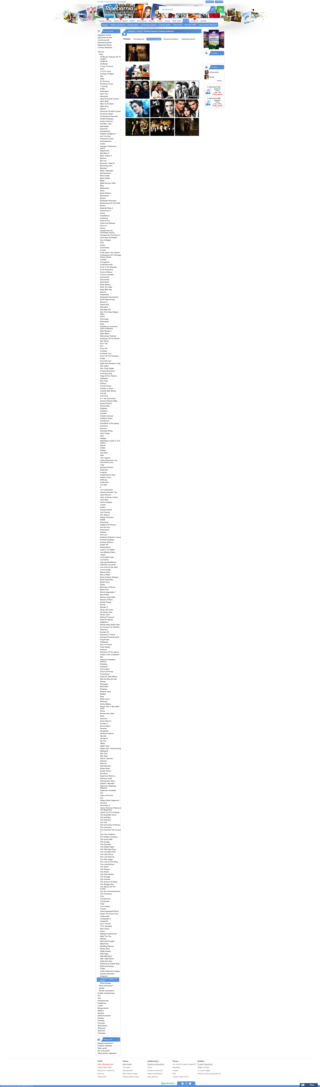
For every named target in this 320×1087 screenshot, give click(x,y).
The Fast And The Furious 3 (110, 831)
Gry (99, 996)
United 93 (104, 921)
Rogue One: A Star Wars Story (109, 707)
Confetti (103, 260)
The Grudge (105, 842)
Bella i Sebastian (106, 171)
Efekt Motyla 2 (105, 331)
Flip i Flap (104, 381)
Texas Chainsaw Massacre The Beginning (110, 809)
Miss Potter (104, 595)
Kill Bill (102, 520)
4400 (102, 79)
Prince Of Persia (106, 672)
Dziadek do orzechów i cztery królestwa (109, 327)
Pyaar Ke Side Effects (108, 677)
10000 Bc (104, 61)
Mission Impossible (107, 597)
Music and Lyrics (106, 610)
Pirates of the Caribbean (109, 655)
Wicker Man (105, 949)
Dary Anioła (104, 280)
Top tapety (126, 1067)
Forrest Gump (105, 386)
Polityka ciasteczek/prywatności (209, 1074)
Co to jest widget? (204, 1070)
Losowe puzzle (103, 40)
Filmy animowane (106, 986)
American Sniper (106, 114)
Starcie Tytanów (106, 758)
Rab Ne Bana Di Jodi (108, 679)
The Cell (103, 822)
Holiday (103, 450)
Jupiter (103, 507)
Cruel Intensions (106, 270)
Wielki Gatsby (105, 951)
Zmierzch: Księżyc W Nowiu (108, 980)
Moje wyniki (178, 25)
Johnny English (106, 502)
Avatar (102, 144)
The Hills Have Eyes (108, 849)
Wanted (103, 939)
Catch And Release (107, 223)
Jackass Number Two (108, 492)
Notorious (104, 630)
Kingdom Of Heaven (108, 525)
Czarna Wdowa (106, 272)
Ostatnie (214, 53)
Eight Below (104, 333)
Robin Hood (105, 699)
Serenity (103, 728)
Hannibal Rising (106, 431)
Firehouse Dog (106, 373)
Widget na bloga (203, 1067)
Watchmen (104, 944)
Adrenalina (104, 91)
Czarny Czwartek (107, 275)
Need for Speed (106, 620)
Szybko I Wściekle (107, 783)
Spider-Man (104, 746)
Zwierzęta (101, 1033)
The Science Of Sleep (108, 882)
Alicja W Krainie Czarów (109, 99)
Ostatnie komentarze (155, 1070)
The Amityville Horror (108, 815)
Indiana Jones (105, 477)
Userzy (167, 21)
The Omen (104, 867)
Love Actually (105, 570)
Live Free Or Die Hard (109, 567)
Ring (102, 696)
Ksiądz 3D (104, 545)
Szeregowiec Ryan (107, 781)
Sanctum (103, 718)
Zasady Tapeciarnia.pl (180, 1077)
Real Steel (104, 687)
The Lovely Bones (107, 864)
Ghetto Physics (106, 403)
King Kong (104, 522)
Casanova (104, 218)
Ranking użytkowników (156, 1064)
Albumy (152, 21)
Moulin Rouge (105, 602)
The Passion (105, 869)
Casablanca (105, 216)
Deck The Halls (106, 287)
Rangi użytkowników (155, 1074)
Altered (103, 109)
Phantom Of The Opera (109, 652)
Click (102, 243)
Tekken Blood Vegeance (109, 800)
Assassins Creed (106, 139)
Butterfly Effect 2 (106, 208)
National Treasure (107, 617)
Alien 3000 (104, 101)
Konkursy (194, 21)
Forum (159, 21)
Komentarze (142, 21)
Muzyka (101, 1013)
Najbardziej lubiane (188, 39)
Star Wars (104, 756)
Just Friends (105, 512)
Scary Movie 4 (105, 721)
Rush (102, 716)
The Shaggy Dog (107, 884)
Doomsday (104, 319)
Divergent (104, 307)
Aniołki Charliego (106, 119)
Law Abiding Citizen (108, 552)
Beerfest (103, 168)
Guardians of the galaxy (109, 423)
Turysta (103, 909)
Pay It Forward (106, 645)
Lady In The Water (107, 550)
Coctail (103, 250)
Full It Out (104, 396)
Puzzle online (108, 31)
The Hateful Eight (107, 847)
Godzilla (103, 413)
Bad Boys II (104, 153)
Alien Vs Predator (107, 104)
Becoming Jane (106, 166)
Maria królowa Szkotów (109, 577)
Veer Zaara (104, 929)
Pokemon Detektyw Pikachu (107, 661)
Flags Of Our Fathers (108, 376)
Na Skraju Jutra (106, 612)
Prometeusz (105, 674)
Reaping (103, 689)
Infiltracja (103, 480)
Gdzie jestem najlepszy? (208, 25)
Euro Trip (103, 343)
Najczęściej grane (105, 42)
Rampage (104, 684)
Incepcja (103, 472)
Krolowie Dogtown (107, 540)
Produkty (101, 1021)
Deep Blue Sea (106, 290)
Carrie (102, 213)
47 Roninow (105, 81)
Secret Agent (105, 726)
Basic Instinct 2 (106, 156)
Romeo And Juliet (107, 713)
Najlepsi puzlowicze (117, 25)
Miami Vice (104, 590)
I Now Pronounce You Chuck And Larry (108, 461)
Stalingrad (104, 751)
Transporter (104, 901)
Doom (102, 316)
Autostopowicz (106, 141)
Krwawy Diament (106, 542)
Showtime (104, 738)
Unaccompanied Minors (109, 911)
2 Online (214, 67)
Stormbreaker (105, 766)
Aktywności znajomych (106, 1070)
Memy (132, 21)
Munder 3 (104, 607)
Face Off (103, 348)
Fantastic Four (106, 353)
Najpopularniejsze (105, 45)
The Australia (105, 817)
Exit (101, 346)
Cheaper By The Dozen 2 (110, 235)
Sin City (103, 741)
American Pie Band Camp (110, 111)
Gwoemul (104, 426)
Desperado (104, 295)
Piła (101, 657)
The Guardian (105, 844)
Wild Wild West (106, 956)
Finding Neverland (107, 371)
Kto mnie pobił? (190, 25)
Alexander (104, 96)
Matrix (102, 585)
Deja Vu (103, 292)
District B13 (104, 304)
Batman (103, 158)
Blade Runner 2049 (108, 183)
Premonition (105, 669)
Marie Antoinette (106, 580)
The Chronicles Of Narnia (110, 825)
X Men (102, 969)
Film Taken (104, 366)
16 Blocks (104, 64)
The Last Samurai (107, 857)
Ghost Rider (105, 406)
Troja (102, 904)
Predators (104, 667)
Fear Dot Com (105, 361)
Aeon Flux (104, 94)
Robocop (103, 701)
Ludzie (100, 1006)
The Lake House (106, 854)
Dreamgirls (104, 321)
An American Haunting (109, 116)
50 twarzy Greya (106, 84)
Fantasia (103, 351)
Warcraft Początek (107, 941)
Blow (102, 186)
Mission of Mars (106, 600)
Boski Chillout (105, 193)
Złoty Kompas (105, 983)
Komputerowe (103, 1001)
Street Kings (105, 768)
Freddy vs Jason (106, 388)
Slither (102, 743)
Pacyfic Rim (104, 640)
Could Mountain (106, 265)
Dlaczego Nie (105, 309)
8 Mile (102, 89)
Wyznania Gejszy (107, 966)
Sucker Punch (105, 771)
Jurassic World (106, 510)
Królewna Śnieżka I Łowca (110, 537)
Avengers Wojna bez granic (108, 147)
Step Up (103, 763)
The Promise (105, 879)
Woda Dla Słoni (106, 961)
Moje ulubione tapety (130, 1074)
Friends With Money (108, 391)
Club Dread (104, 248)
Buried (102, 206)
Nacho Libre (105, 615)
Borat (102, 191)
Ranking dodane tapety (130, 1077)
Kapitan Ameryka (107, 517)
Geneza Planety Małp (108, 401)
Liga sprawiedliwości (108, 562)
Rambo (103, 682)
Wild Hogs (104, 954)
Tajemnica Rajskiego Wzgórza (108, 787)
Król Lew (103, 535)
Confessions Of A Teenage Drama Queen (110, 256)
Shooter (103, 736)
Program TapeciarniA (205, 1064)
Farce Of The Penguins (109, 356)
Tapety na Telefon (121, 21)
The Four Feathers (107, 834)
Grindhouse (104, 421)
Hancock (103, 428)
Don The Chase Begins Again (109, 313)
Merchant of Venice (107, 587)
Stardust (103, 761)
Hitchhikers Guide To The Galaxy (110, 442)
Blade (102, 181)
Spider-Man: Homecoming (110, 748)
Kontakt (175, 1070)
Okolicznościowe (104, 1016)
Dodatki (203, 21)
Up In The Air (105, 924)
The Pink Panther (107, 874)
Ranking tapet (127, 1070)
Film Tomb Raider (107, 368)
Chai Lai (103, 226)
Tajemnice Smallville (108, 790)
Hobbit (102, 448)
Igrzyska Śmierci (106, 467)
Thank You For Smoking (109, 812)
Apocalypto (104, 126)
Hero (102, 436)
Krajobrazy (102, 1003)
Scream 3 (104, 723)
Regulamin (176, 1067)
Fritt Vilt (103, 393)
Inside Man (104, 482)
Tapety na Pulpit (105, 21)
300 (101, 76)
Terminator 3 (105, 805)
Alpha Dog (104, 106)
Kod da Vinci (105, 527)
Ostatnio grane (133, 25)
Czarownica (104, 277)
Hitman (103, 445)
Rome (102, 711)
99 (160, 19)
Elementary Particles (108, 336)
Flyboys (103, 383)
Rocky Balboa (105, 704)
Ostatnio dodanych (154, 39)
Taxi (101, 793)
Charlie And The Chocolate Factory (107, 232)
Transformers (105, 899)
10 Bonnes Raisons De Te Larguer (110, 58)
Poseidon (104, 664)
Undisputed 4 (105, 919)
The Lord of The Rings (109, 862)
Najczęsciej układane (171, 39)
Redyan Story (105, 691)
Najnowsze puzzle (105, 37)
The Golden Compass (109, 837)
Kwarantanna (105, 547)
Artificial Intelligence (108, 134)
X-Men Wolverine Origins (110, 971)
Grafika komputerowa (106, 993)
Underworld (104, 916)
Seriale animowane (106, 991)
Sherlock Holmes (107, 733)
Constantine (105, 262)
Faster (102, 358)
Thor (102, 896)
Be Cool (103, 161)
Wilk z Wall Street (107, 959)
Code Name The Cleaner (110, 253)
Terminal (103, 803)
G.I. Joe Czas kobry (108, 398)
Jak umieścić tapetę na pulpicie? (184, 1064)
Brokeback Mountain (108, 201)
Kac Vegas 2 (105, 515)
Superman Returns (107, 776)
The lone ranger (106, 859)
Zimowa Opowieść (107, 974)
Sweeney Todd (106, 778)
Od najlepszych (139, 39)
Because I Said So (107, 163)
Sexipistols (104, 731)
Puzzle (186, 21)
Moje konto (176, 21)
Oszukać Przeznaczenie (109, 637)
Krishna (103, 532)
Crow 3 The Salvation (108, 267)
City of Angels (105, 240)
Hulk (102, 455)
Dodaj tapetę (127, 1064)
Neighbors (104, 622)
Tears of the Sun (106, 795)
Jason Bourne (105, 495)
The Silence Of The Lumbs (108, 888)
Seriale (101, 988)
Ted (101, 798)
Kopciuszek (104, 530)
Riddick (103, 694)
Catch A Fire (105, 221)
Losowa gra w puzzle (148, 25)
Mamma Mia (105, 572)
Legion (103, 555)
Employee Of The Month (110, 338)
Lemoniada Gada (107, 557)
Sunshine (104, 773)
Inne (99, 998)
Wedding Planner (107, 946)
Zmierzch (104, 976)
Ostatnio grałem (165, 25)
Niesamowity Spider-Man (110, 625)
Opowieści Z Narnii (107, 635)
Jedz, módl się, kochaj (109, 497)
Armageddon (105, 131)
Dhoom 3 (103, 302)
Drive (102, 324)
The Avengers (105, 820)
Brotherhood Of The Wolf (110, 203)
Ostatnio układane (105, 1046)
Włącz (312, 1085)
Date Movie (104, 282)
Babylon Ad (104, 151)
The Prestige (105, 877)
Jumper (103, 505)
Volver (102, 931)
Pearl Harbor (105, 647)
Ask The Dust (105, 136)
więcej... (220, 81)
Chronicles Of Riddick (108, 238)
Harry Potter (105, 433)
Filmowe (101, 52)
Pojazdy (101, 1018)
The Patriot (104, 872)
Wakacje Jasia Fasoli (108, 934)
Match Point (105, 582)
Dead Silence (105, 285)
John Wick (104, 500)
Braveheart (104, 196)
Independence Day (107, 475)
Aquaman (104, 129)
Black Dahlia (105, 178)
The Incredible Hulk (108, 852)
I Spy (102, 465)
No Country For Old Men (110, 627)
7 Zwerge (104, 86)
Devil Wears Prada (107, 299)
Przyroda (101, 1023)
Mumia (103, 605)
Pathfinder (104, 642)
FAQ (174, 1074)
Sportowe (101, 1031)
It (100, 487)
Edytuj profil (102, 1077)
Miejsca (101, 1011)
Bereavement (105, 173)
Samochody (102, 1026)
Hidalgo (103, 438)
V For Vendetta (106, 926)
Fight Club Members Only (110, 363)
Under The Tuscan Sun (109, 914)
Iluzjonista (104, 470)
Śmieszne (101, 1028)
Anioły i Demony (106, 121)
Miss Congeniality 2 (108, 592)
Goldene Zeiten (106, 418)
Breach (103, 198)
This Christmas (106, 894)
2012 (102, 69)
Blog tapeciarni (153, 1077)
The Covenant (105, 827)
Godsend (103, 411)
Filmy (101, 54)
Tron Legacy (105, 906)
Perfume (103, 650)
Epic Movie (104, 341)
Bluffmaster (104, 188)
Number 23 (104, 632)
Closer (102, 245)
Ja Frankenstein (106, 490)
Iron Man (103, 485)
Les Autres (104, 560)
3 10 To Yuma (105, 71)
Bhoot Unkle (105, 176)
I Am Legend (105, 458)
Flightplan (104, 378)
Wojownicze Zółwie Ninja (110, 964)
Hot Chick (104, 453)
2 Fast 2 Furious (106, 66)
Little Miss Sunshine (108, 565)
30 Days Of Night (107, 74)
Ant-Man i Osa (106, 124)
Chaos (102, 228)
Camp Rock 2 (105, 211)
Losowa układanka (105, 47)
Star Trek (103, 753)
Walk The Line (105, 936)
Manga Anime (103, 1008)
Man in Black (105, 575)
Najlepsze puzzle (104, 35)
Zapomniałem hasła (105, 1067)
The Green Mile (106, 839)
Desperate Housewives (109, 297)
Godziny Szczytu (106, 416)
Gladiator (103, 408)
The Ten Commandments (110, 891)
